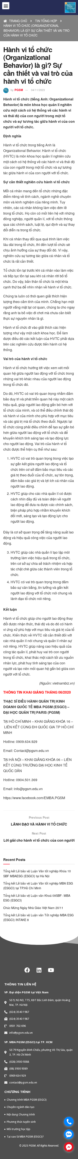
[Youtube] (51, 970)
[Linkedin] (39, 970)
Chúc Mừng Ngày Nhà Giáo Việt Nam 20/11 (33, 908)
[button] (5, 5)
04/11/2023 (38, 90)
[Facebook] (27, 970)
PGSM (19, 90)
